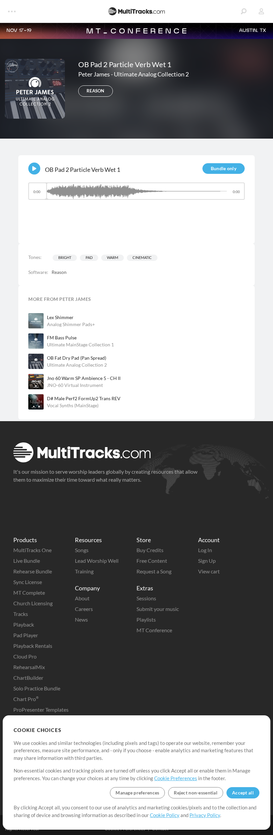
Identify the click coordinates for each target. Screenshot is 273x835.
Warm (112, 257)
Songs (82, 550)
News (81, 619)
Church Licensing (33, 603)
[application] (136, 194)
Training (84, 571)
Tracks (20, 614)
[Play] (34, 169)
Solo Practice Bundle (36, 688)
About (82, 598)
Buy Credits (149, 550)
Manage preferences (137, 792)
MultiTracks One (32, 550)
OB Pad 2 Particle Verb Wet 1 (82, 169)
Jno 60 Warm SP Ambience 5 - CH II (84, 378)
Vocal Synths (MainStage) (73, 405)
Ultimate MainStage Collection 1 (80, 344)
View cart (209, 571)
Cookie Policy (164, 815)
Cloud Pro (25, 656)
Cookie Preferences (175, 778)
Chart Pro (26, 699)
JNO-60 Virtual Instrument (75, 385)
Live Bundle (26, 560)
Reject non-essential (195, 792)
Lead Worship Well (97, 560)
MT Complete (29, 592)
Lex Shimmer (60, 317)
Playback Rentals (32, 646)
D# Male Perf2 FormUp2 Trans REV (84, 398)
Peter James (94, 74)
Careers (84, 609)
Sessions (146, 598)
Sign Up (207, 560)
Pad (89, 257)
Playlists (146, 619)
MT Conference (154, 630)
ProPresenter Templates (41, 709)
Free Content (151, 560)
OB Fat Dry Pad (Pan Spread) (76, 358)
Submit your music (157, 609)
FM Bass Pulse (62, 337)
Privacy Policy (204, 815)
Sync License (27, 582)
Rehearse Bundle (32, 571)
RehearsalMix (29, 667)
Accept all (243, 792)
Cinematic (142, 257)
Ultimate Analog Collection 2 (151, 74)
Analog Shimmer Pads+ (71, 324)
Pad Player (25, 635)
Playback (23, 624)
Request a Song (153, 571)
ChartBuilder (28, 677)
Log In (205, 550)
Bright (64, 257)
